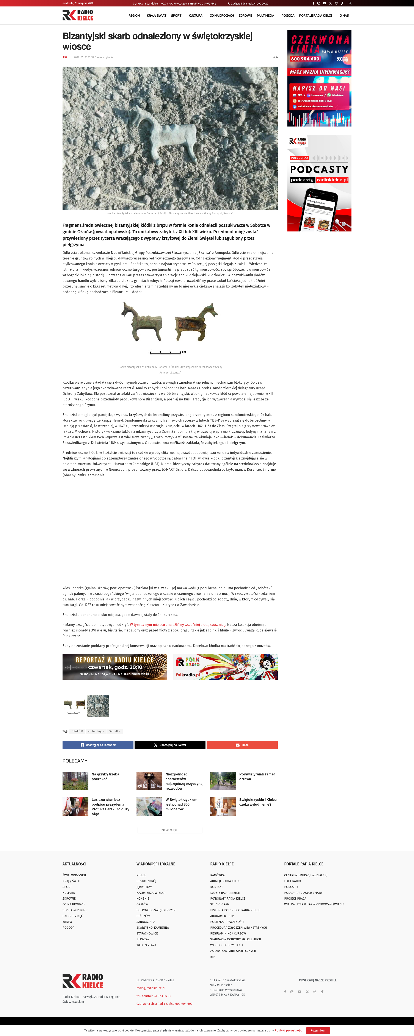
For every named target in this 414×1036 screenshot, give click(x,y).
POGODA (288, 15)
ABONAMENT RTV (222, 916)
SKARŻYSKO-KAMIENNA (152, 928)
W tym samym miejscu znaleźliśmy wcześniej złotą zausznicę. (178, 625)
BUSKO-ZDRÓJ (146, 881)
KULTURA (195, 15)
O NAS (344, 15)
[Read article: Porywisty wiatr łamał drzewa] (223, 781)
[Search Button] (350, 3)
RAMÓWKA (217, 875)
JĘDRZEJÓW (144, 887)
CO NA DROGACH (222, 15)
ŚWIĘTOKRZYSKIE (75, 875)
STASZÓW (142, 939)
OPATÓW (77, 731)
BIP (212, 957)
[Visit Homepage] (79, 15)
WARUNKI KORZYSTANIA (226, 945)
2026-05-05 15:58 (84, 57)
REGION (134, 15)
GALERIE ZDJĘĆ (73, 916)
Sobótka (115, 731)
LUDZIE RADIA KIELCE (225, 893)
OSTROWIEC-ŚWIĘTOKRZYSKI (156, 910)
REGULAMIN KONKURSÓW (228, 933)
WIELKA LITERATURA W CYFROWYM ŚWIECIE (314, 904)
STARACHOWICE (147, 933)
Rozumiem (318, 1030)
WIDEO (67, 922)
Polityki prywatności (289, 1030)
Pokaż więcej (170, 830)
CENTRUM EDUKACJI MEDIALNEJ (305, 875)
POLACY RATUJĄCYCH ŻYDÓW (303, 893)
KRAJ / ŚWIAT (156, 15)
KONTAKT (216, 887)
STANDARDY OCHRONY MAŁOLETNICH (235, 939)
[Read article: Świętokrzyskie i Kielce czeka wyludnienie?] (223, 806)
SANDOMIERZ (145, 922)
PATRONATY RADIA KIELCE (227, 898)
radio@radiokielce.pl (150, 988)
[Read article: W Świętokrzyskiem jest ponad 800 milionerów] (149, 806)
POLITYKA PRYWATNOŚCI (227, 922)
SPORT (176, 15)
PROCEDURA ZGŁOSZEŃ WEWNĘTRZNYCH (238, 928)
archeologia (96, 731)
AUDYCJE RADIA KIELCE (225, 881)
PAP (65, 57)
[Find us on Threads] (336, 3)
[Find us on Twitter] (330, 3)
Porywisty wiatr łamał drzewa (257, 776)
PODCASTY (291, 887)
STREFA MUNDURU (75, 910)
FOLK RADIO (292, 881)
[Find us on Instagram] (318, 3)
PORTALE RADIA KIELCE (315, 15)
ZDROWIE (245, 15)
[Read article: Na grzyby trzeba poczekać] (75, 781)
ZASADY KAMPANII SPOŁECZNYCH (233, 951)
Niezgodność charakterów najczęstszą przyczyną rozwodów (184, 781)
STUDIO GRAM (219, 904)
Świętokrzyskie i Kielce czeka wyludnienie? (258, 802)
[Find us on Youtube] (324, 3)
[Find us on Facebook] (313, 3)
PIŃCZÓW (143, 916)
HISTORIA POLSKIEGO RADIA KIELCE (235, 910)
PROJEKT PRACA (295, 898)
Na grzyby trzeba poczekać (105, 776)
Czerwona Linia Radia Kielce (155, 1004)
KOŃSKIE (142, 898)
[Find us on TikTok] (342, 3)
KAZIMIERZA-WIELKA (150, 893)
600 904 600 (184, 1004)
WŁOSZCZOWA (146, 945)
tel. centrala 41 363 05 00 (153, 996)
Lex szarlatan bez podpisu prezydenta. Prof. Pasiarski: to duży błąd (110, 806)
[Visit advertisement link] (319, 78)
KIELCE (141, 875)
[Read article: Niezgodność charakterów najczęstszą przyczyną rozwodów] (149, 781)
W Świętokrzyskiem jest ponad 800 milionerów (181, 804)
